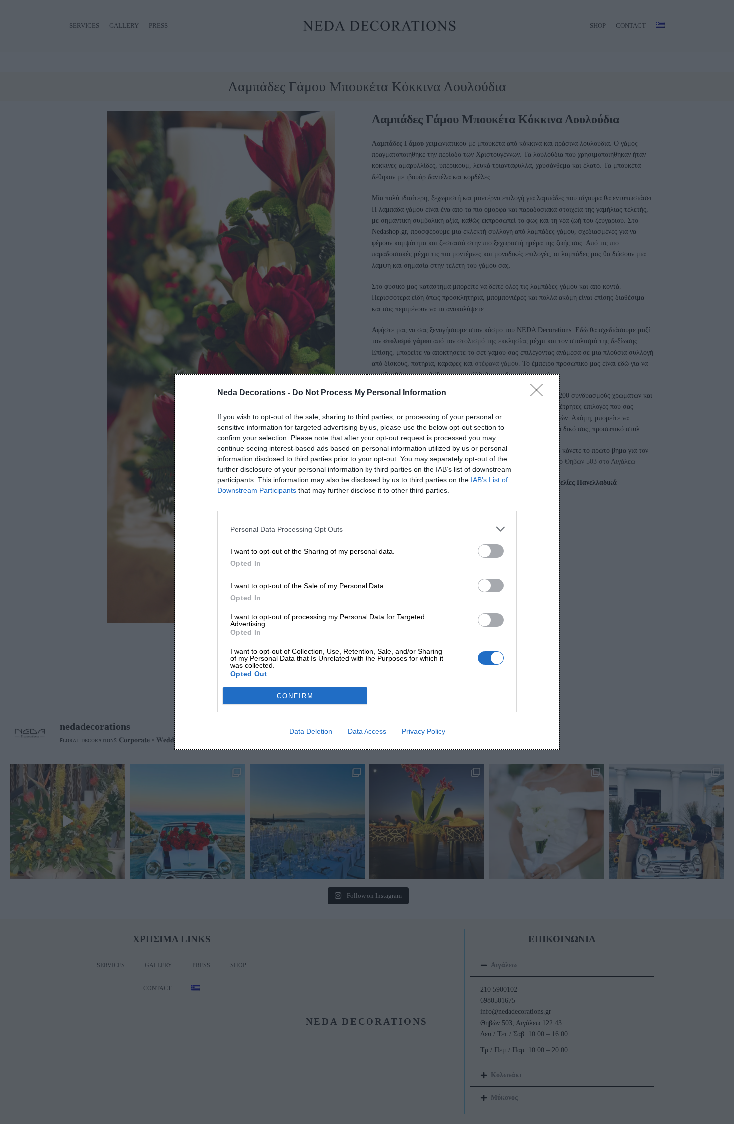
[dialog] (367, 562)
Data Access (367, 731)
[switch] (491, 551)
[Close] (539, 393)
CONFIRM (295, 696)
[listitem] (367, 529)
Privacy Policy (423, 731)
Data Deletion (310, 731)
